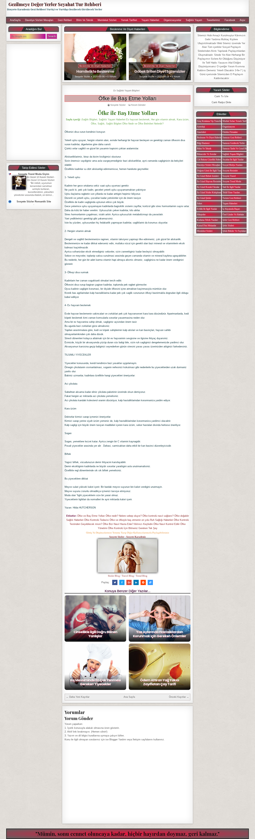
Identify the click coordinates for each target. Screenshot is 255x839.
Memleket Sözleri (107, 20)
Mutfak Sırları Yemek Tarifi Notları (238, 121)
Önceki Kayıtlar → (179, 696)
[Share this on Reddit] (143, 582)
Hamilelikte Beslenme (95, 71)
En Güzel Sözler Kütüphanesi (210, 192)
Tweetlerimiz (213, 20)
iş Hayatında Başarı (231, 209)
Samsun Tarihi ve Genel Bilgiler (237, 148)
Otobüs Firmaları (230, 132)
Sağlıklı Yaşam (194, 20)
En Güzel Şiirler (204, 198)
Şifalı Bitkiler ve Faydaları (234, 231)
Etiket (199, 203)
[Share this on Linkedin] (136, 582)
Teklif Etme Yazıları (231, 192)
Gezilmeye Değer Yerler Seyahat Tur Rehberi (54, 4)
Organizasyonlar (172, 20)
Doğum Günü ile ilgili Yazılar (210, 170)
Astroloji (201, 126)
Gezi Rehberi (65, 20)
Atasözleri (201, 132)
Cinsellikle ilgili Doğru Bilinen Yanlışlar (95, 634)
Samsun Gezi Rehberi (232, 137)
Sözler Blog (114, 575)
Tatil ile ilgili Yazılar (231, 187)
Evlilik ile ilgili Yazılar (207, 209)
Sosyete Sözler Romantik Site (34, 201)
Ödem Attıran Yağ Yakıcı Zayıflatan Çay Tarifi (159, 682)
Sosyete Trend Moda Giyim (33, 174)
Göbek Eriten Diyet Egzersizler (159, 71)
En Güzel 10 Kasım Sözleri (40, 177)
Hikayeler (201, 214)
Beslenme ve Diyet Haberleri (95, 66)
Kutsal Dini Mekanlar (206, 225)
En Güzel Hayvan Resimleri (209, 181)
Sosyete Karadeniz (136, 536)
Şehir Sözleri (228, 225)
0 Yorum (111, 76)
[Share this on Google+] (129, 582)
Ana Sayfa (129, 696)
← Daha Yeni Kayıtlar (77, 696)
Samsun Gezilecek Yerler (234, 143)
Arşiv (242, 20)
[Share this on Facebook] (122, 582)
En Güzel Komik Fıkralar (208, 187)
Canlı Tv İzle (221, 96)
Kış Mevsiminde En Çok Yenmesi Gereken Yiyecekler (95, 682)
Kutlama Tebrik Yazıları (207, 220)
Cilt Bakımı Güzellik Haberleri (210, 159)
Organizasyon (229, 126)
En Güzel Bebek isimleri (208, 176)
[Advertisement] (177, 8)
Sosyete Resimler (230, 170)
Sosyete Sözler (82, 76)
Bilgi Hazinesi (203, 143)
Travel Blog (128, 575)
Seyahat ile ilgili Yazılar (233, 159)
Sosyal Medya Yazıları (232, 165)
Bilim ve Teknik (84, 20)
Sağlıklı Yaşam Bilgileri (128, 90)
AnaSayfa (15, 20)
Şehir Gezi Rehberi (231, 220)
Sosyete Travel (229, 176)
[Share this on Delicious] (150, 582)
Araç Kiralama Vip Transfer (209, 121)
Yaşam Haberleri (150, 20)
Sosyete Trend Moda (232, 181)
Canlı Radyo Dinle (221, 102)
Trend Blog (141, 575)
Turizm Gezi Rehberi (232, 198)
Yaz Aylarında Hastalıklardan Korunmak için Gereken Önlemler (159, 634)
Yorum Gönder (138, 105)
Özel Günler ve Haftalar (233, 214)
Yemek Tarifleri (129, 20)
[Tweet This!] (114, 582)
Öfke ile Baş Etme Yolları (128, 98)
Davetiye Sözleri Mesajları (39, 20)
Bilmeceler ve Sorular (206, 154)
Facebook (230, 20)
